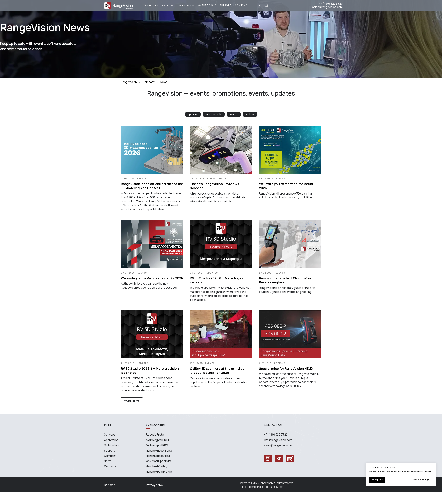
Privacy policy (154, 485)
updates (193, 114)
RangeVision (129, 82)
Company (148, 82)
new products (214, 114)
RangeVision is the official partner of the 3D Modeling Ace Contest (152, 186)
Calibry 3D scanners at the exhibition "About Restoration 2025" (218, 370)
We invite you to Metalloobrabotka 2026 (152, 278)
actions (250, 114)
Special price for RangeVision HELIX (286, 368)
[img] (266, 5)
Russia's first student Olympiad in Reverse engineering (285, 280)
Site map (109, 485)
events (234, 114)
